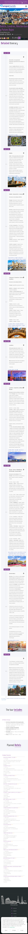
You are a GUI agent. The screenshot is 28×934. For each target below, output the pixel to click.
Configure (14, 930)
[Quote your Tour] (19, 38)
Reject (6, 930)
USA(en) (24, 2)
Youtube (15, 916)
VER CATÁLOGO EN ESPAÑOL (9, 1)
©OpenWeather (3, 699)
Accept (21, 930)
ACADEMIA (25, 1)
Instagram (15, 910)
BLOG (22, 1)
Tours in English (16, 2)
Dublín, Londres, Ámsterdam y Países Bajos (14, 27)
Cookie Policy (12, 927)
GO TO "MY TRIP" (17, 1)
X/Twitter (15, 913)
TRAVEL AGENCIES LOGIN (9, 2)
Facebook (15, 908)
